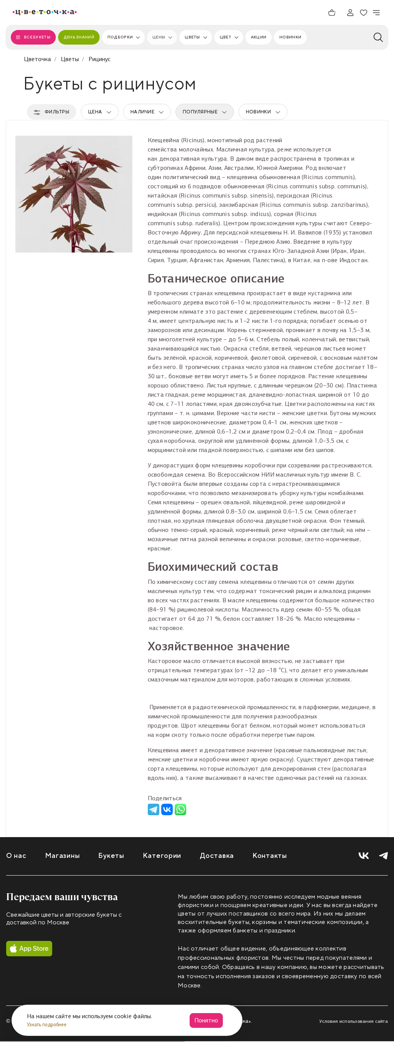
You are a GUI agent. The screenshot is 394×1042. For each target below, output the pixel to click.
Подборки (120, 37)
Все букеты (37, 37)
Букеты (111, 855)
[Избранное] (363, 12)
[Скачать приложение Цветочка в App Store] (29, 948)
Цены (158, 37)
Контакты (269, 855)
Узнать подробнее (47, 1024)
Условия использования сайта (353, 1021)
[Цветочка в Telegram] (383, 855)
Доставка (217, 855)
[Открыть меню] (376, 12)
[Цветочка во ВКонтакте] (364, 856)
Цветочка (37, 59)
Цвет (225, 37)
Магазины (62, 855)
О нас (16, 855)
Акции (258, 37)
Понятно (206, 1020)
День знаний (78, 37)
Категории (162, 855)
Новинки (290, 37)
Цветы (192, 37)
